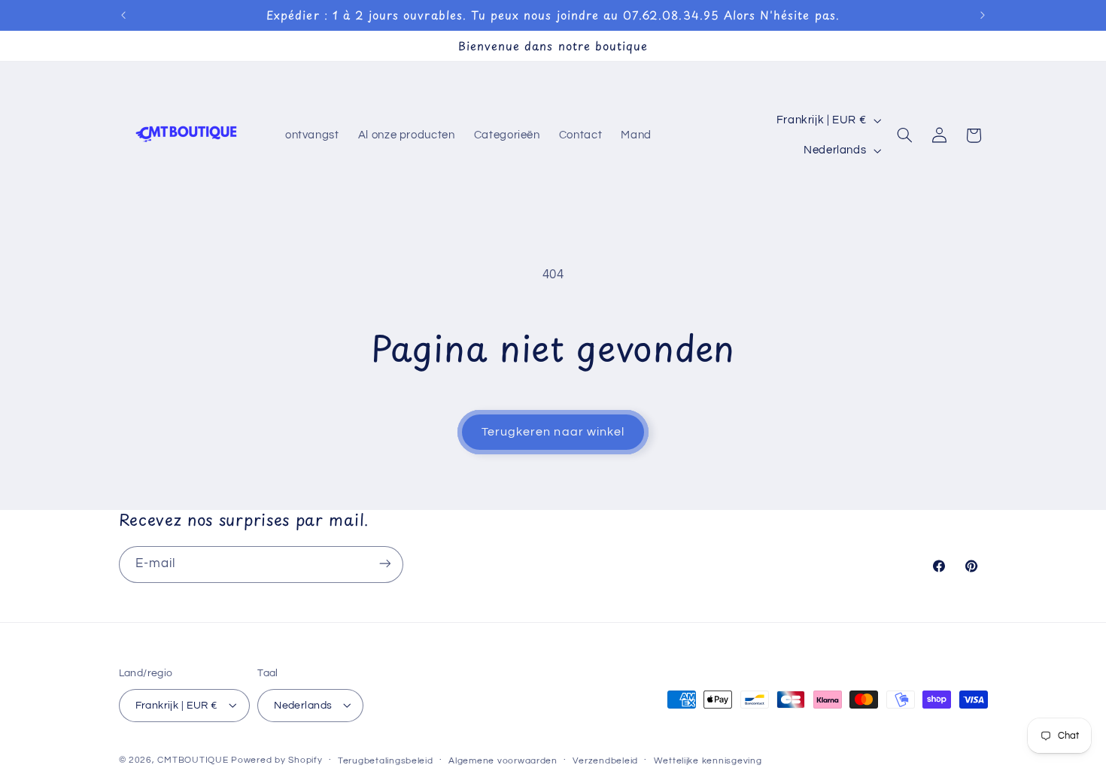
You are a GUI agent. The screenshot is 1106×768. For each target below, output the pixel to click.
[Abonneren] (384, 563)
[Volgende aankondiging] (982, 15)
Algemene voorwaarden (503, 760)
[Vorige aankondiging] (123, 15)
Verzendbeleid (605, 760)
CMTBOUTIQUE (192, 759)
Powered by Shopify (276, 759)
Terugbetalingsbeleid (385, 760)
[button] (905, 135)
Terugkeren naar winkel (553, 432)
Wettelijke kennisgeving (708, 760)
